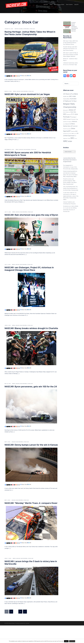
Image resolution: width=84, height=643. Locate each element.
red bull (75, 133)
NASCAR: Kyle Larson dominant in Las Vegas (27, 94)
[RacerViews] (16, 4)
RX (77, 133)
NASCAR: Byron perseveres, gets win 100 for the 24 (31, 386)
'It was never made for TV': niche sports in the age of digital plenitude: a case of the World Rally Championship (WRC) (70, 196)
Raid (73, 133)
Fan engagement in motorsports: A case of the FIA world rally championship (70, 167)
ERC (64, 114)
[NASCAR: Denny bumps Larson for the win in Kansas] (31, 464)
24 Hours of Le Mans (70, 94)
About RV (76, 4)
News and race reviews (59, 4)
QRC (76, 131)
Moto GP (70, 126)
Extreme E (69, 114)
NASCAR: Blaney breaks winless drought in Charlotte (31, 328)
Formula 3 (68, 119)
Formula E (74, 119)
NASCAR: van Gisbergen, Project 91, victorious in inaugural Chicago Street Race (29, 268)
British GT (72, 110)
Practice (73, 131)
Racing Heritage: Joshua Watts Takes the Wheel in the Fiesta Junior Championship (30, 33)
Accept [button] (66, 641)
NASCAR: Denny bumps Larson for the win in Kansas (31, 445)
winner (76, 138)
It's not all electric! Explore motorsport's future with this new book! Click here (74, 26)
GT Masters (69, 121)
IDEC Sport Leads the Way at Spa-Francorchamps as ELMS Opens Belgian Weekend (70, 54)
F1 (72, 114)
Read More (72, 641)
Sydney (27, 623)
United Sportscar (69, 135)
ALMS (64, 96)
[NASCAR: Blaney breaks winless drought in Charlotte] (31, 348)
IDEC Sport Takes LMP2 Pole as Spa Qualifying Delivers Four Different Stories (70, 42)
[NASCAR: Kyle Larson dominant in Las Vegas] (31, 114)
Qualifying (65, 133)
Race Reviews (24, 91)
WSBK (70, 141)
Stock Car (32, 28)
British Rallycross (66, 112)
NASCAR (18, 91)
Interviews (46, 4)
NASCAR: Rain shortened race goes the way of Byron (31, 215)
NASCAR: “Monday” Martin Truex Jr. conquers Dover (31, 503)
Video (69, 138)
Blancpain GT (66, 110)
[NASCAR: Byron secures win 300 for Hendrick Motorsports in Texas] (31, 175)
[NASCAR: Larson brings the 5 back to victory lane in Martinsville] (31, 580)
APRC (67, 96)
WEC (72, 138)
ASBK (74, 96)
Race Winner (69, 133)
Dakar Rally (73, 112)
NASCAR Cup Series (67, 128)
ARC (70, 96)
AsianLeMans (66, 98)
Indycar (67, 124)
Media (51, 4)
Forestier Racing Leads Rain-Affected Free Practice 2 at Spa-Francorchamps (70, 48)
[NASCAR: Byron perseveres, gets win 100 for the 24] (31, 406)
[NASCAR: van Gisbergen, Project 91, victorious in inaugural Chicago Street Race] (31, 289)
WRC (65, 141)
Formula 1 (67, 117)
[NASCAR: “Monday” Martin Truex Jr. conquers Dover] (31, 522)
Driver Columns (69, 4)
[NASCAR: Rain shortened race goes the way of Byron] (31, 231)
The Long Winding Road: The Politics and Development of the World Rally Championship (70, 188)
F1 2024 (75, 114)
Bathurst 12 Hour (71, 101)
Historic (74, 121)
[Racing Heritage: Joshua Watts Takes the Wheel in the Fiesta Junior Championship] (31, 55)
